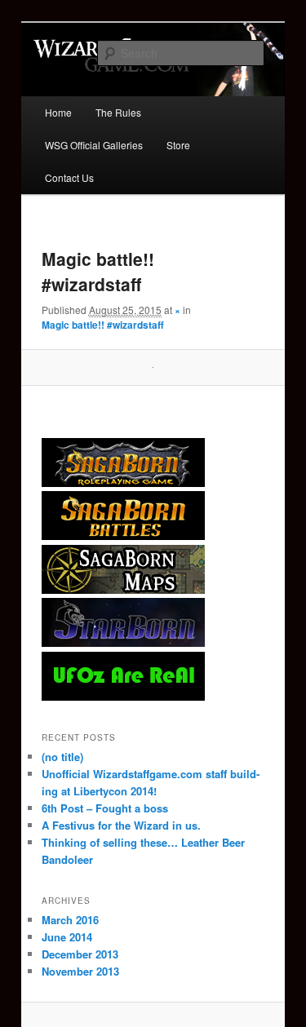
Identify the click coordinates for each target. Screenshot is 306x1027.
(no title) (62, 756)
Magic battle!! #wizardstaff (103, 324)
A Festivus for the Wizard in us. (121, 825)
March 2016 (70, 919)
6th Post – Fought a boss (105, 808)
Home (58, 112)
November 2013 (80, 971)
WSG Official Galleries (94, 145)
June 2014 (67, 937)
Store (178, 145)
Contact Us (69, 177)
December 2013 (80, 954)
